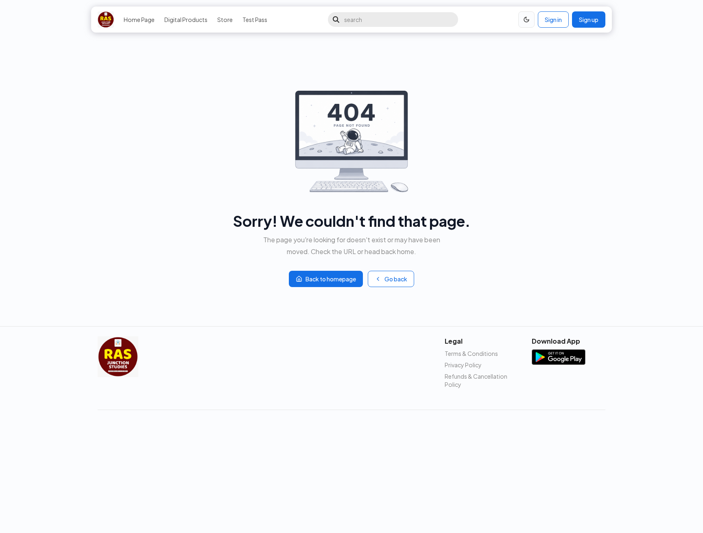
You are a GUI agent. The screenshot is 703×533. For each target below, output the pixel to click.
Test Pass (254, 19)
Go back (395, 279)
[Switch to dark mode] (526, 19)
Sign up (588, 19)
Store (225, 19)
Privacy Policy (463, 364)
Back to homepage (331, 279)
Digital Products (185, 19)
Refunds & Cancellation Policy (476, 380)
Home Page (139, 19)
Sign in (553, 19)
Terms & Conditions (471, 353)
